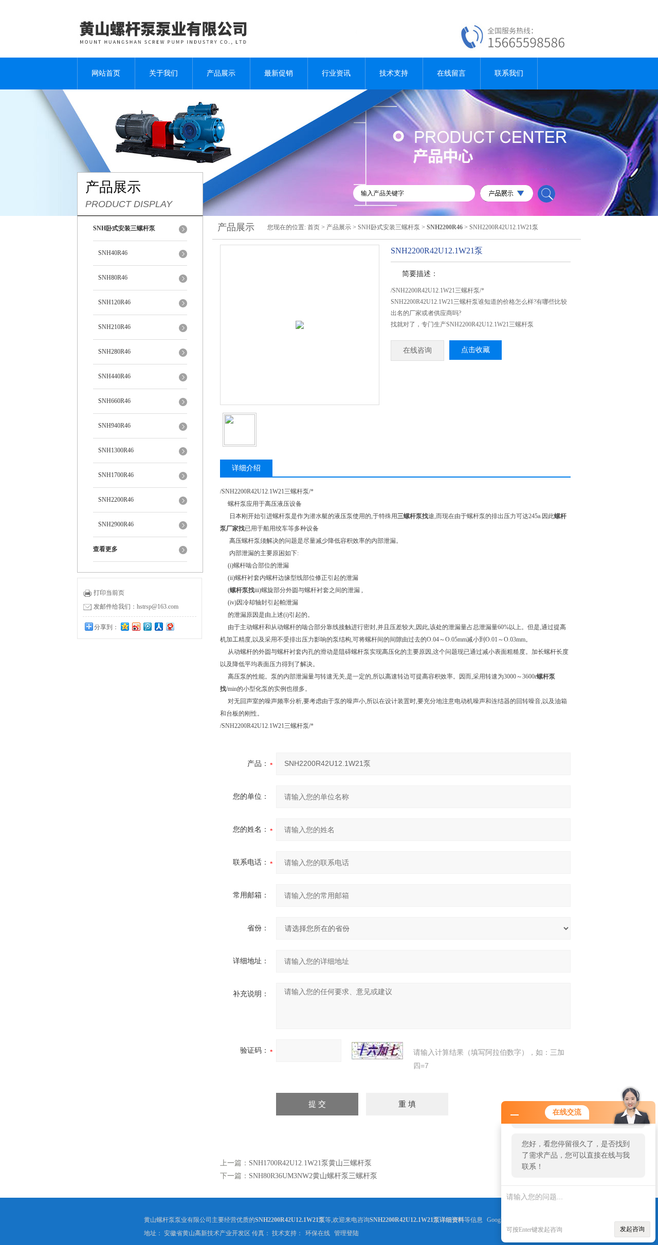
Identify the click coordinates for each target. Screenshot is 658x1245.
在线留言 (451, 73)
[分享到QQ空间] (124, 626)
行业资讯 (336, 73)
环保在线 (317, 1233)
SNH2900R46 (116, 524)
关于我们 (163, 73)
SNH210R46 (114, 327)
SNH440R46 (114, 376)
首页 (313, 227)
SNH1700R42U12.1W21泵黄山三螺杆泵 (310, 1163)
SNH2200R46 (116, 499)
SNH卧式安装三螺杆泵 (389, 227)
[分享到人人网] (158, 626)
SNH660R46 (114, 401)
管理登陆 (346, 1233)
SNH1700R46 (116, 475)
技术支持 (393, 73)
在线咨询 (417, 350)
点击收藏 (475, 350)
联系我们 (509, 73)
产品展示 (221, 73)
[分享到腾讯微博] (147, 626)
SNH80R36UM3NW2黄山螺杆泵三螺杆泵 (313, 1176)
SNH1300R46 (116, 450)
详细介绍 (246, 468)
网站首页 (106, 73)
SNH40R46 (112, 253)
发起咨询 (632, 1229)
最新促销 (278, 73)
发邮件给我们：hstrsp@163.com (136, 606)
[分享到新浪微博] (135, 626)
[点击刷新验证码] (377, 1050)
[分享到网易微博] (169, 626)
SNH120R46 (114, 302)
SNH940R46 (114, 425)
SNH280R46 (114, 351)
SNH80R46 (112, 277)
